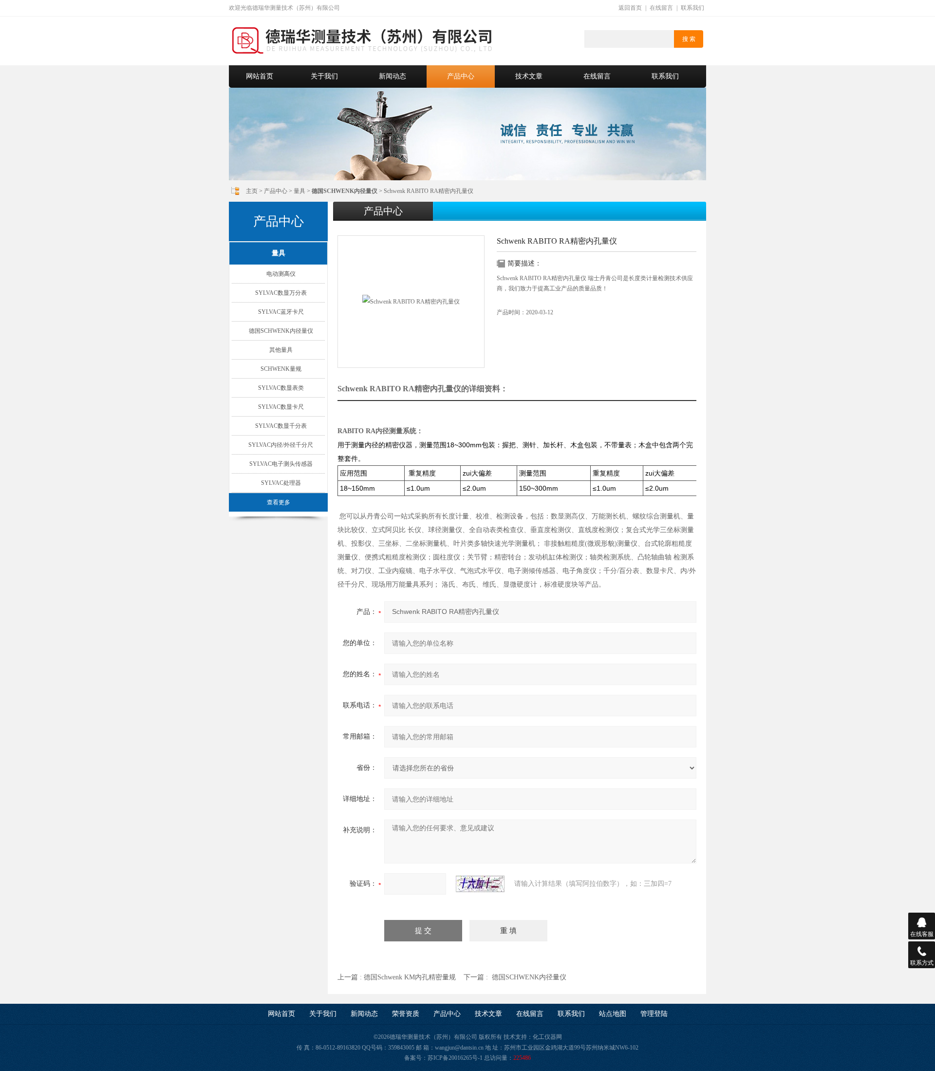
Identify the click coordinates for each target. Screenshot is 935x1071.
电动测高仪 (281, 273)
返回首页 (630, 7)
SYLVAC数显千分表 (281, 425)
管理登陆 (654, 1013)
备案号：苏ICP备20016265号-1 (443, 1057)
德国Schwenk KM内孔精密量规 (410, 977)
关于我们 (324, 76)
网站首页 (259, 76)
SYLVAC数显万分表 (281, 292)
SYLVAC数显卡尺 (281, 406)
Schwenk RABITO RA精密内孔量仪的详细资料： (422, 388)
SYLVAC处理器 (281, 482)
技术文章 (528, 76)
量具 (299, 191)
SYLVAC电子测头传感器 (281, 463)
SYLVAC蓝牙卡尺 (281, 311)
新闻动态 (392, 76)
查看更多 (278, 502)
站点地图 (612, 1013)
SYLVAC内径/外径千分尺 (280, 444)
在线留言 (661, 7)
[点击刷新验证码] (480, 884)
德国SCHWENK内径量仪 (281, 330)
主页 (252, 191)
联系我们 (692, 7)
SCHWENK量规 (281, 368)
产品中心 (460, 76)
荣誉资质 (405, 1013)
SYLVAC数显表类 (281, 387)
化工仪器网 (547, 1036)
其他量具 (281, 349)
